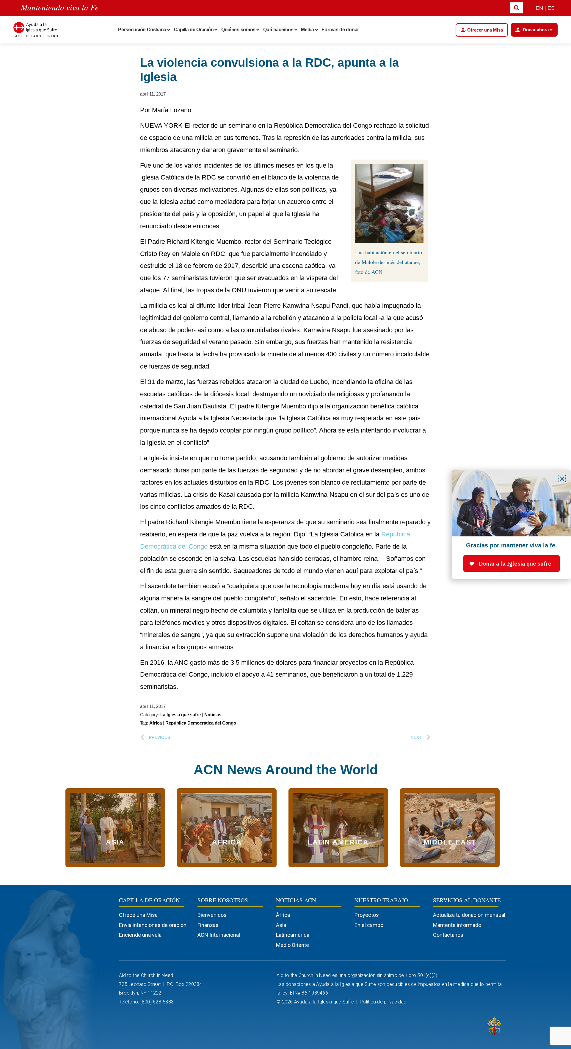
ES (551, 8)
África (155, 722)
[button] (562, 479)
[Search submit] (516, 7)
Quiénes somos (238, 29)
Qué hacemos (278, 29)
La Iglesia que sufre (180, 714)
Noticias (212, 714)
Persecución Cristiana (142, 29)
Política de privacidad (384, 1002)
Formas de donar (340, 29)
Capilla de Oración (194, 29)
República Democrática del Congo (200, 722)
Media (307, 29)
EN (539, 8)
